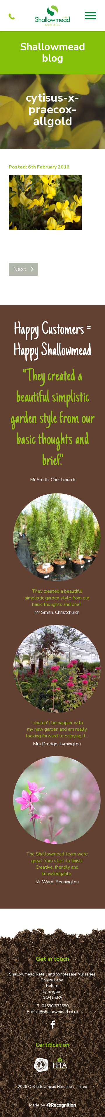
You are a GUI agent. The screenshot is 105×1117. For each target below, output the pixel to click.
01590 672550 (55, 1006)
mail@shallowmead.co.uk (54, 1012)
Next (20, 269)
